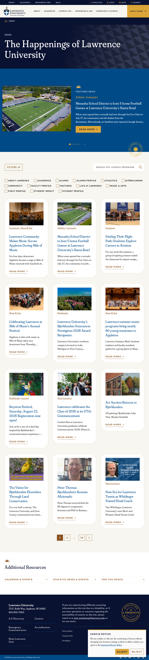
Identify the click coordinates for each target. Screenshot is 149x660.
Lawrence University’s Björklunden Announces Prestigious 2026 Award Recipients (74, 328)
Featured (66, 186)
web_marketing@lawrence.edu (89, 618)
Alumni (63, 181)
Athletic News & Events (71, 579)
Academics (44, 181)
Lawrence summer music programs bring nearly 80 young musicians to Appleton (122, 328)
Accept (122, 651)
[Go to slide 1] (70, 144)
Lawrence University (21, 605)
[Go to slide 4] (76, 144)
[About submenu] (41, 11)
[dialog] (117, 643)
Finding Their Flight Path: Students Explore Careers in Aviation (120, 240)
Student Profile (73, 191)
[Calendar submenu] (30, 2)
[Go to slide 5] (79, 144)
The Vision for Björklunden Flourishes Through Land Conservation (25, 494)
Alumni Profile (86, 181)
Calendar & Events (19, 579)
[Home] (6, 21)
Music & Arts (118, 186)
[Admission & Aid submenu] (93, 11)
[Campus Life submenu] (72, 11)
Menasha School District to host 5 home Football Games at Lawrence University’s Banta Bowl (108, 105)
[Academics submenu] (56, 11)
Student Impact (44, 191)
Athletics (80, 97)
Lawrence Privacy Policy (111, 645)
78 (81, 537)
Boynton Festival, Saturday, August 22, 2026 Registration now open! (25, 413)
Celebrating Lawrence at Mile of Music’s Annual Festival (25, 326)
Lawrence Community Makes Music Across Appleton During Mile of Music (25, 243)
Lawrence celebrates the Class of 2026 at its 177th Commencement (74, 411)
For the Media (112, 579)
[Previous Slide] (64, 144)
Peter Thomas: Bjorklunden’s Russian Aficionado (72, 491)
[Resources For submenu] (51, 2)
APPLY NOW (136, 11)
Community (92, 97)
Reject (137, 651)
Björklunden (134, 181)
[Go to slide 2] (72, 144)
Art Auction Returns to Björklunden (121, 404)
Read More (87, 129)
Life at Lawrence (91, 186)
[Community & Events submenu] (118, 11)
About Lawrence (18, 181)
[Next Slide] (85, 144)
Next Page (89, 538)
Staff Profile (17, 191)
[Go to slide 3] (74, 144)
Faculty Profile (41, 186)
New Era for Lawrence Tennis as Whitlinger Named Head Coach (120, 496)
